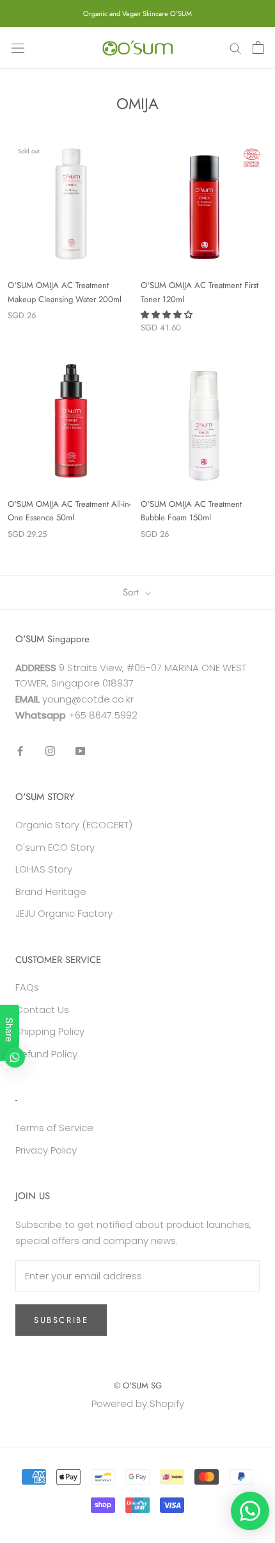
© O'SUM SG (138, 1385)
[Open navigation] (18, 47)
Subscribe (61, 1320)
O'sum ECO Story (55, 847)
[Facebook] (20, 751)
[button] (168, 315)
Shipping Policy (49, 1031)
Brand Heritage (50, 891)
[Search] (235, 47)
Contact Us (42, 1009)
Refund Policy (46, 1054)
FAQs (27, 987)
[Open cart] (258, 47)
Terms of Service (54, 1127)
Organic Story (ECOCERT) (73, 824)
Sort (132, 592)
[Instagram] (50, 751)
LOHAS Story (43, 869)
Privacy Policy (46, 1150)
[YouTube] (80, 751)
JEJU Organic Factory (64, 913)
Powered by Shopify (137, 1403)
